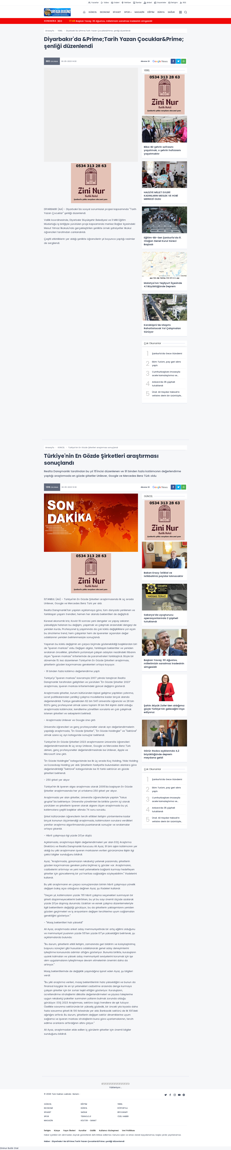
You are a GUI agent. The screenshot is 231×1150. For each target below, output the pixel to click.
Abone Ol (145, 61)
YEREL (60, 30)
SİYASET (117, 12)
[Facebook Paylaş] (173, 61)
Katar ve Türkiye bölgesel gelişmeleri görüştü (97, 21)
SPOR (127, 12)
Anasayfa (49, 30)
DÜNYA (161, 12)
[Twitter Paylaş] (178, 61)
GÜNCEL (92, 12)
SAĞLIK (171, 12)
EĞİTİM (150, 12)
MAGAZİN (139, 12)
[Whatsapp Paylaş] (183, 61)
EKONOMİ (105, 12)
